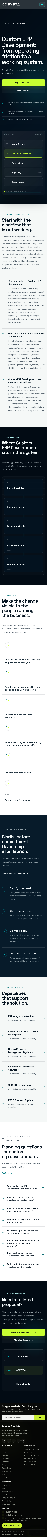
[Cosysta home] (19, 4)
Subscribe (39, 1417)
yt (18, 1440)
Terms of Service (18, 1534)
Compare (5, 1465)
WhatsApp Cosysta (23, 1340)
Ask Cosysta (9, 1173)
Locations (5, 1458)
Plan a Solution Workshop (23, 1332)
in (4, 1440)
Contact (5, 1477)
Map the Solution (24, 83)
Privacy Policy (7, 1501)
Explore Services (23, 90)
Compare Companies (9, 1498)
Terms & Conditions (9, 1504)
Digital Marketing (30, 1458)
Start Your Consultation (12, 1525)
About (4, 1452)
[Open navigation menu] (42, 4)
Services (5, 1455)
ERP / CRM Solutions (31, 1455)
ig (13, 1440)
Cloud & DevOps (30, 1462)
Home (4, 23)
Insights (4, 1474)
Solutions (5, 1462)
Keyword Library (7, 1491)
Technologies (6, 1468)
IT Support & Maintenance (33, 1465)
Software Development (32, 1449)
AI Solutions (28, 1452)
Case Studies (6, 1471)
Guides (4, 1494)
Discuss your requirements (15, 873)
